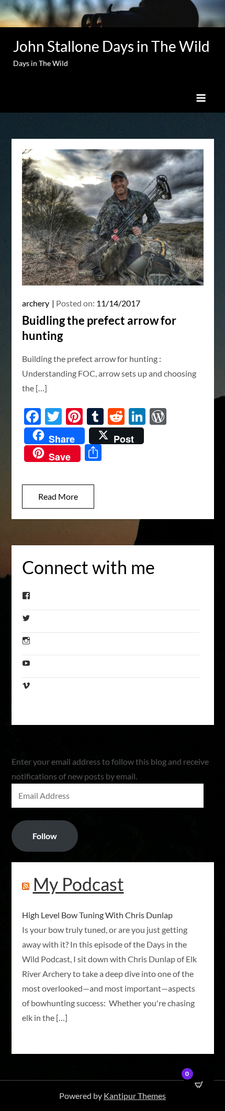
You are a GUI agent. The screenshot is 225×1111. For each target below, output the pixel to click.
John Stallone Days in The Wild (111, 46)
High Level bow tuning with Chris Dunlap (97, 915)
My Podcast (78, 884)
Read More (58, 496)
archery (35, 303)
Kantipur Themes (135, 1096)
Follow (44, 836)
